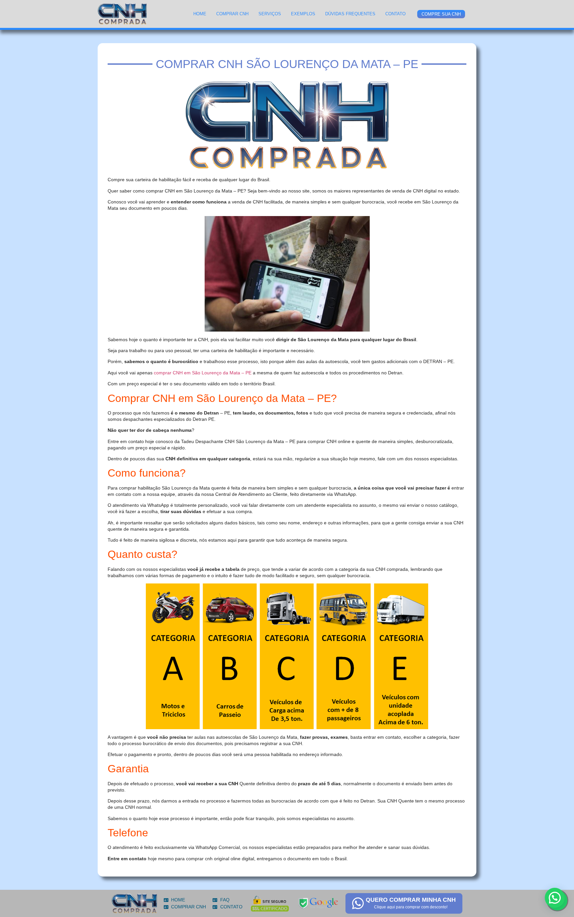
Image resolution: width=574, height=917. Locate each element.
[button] (555, 898)
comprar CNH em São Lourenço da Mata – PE (202, 372)
